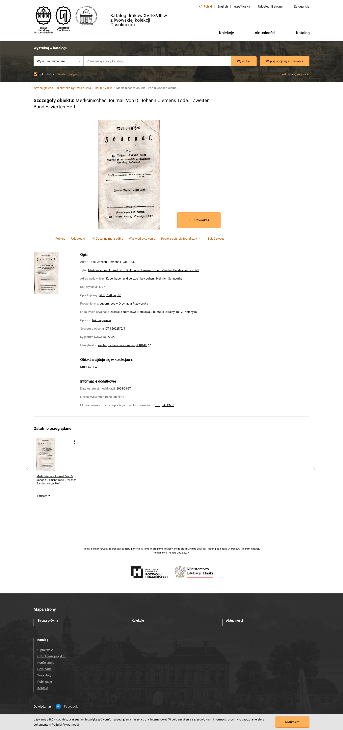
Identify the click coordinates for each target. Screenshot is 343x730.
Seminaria (44, 669)
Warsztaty (44, 675)
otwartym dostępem (68, 74)
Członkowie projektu (51, 656)
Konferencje (45, 662)
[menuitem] (107, 238)
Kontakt (42, 688)
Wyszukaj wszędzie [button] (51, 61)
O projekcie (45, 650)
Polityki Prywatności (65, 724)
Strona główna (43, 88)
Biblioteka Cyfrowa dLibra (74, 88)
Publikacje (44, 682)
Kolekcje (138, 620)
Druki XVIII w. (103, 88)
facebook (71, 706)
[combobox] (157, 61)
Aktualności (234, 620)
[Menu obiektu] (75, 441)
